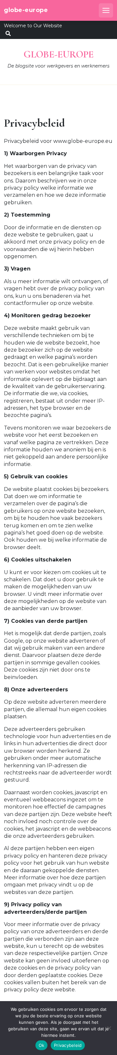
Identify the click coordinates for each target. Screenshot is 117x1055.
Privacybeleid (68, 1045)
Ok (42, 1045)
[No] (109, 1028)
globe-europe (26, 10)
